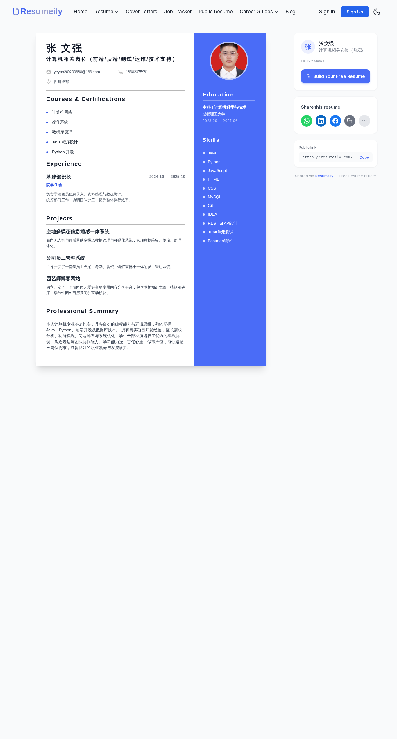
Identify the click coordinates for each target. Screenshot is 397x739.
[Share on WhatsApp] (306, 121)
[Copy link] (349, 121)
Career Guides (256, 12)
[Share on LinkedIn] (321, 121)
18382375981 (137, 72)
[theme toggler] (377, 12)
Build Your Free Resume (339, 76)
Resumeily (324, 175)
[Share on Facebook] (335, 121)
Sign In (327, 12)
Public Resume (216, 12)
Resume (103, 12)
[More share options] (364, 121)
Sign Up (355, 12)
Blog (291, 12)
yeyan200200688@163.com (77, 72)
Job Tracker (178, 12)
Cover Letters (141, 12)
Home (80, 12)
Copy (364, 157)
